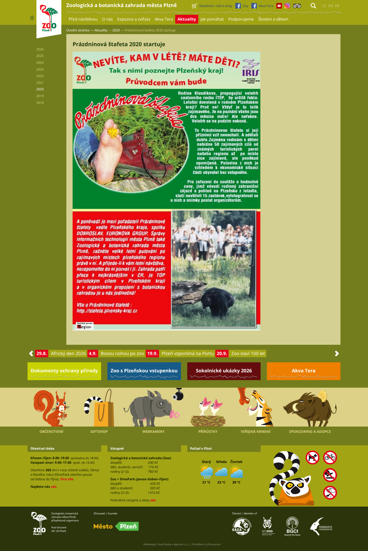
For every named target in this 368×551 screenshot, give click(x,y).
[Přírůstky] (208, 407)
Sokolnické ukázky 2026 (224, 370)
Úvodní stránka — (79, 30)
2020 (116, 30)
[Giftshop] (99, 407)
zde (53, 486)
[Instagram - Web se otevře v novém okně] (287, 7)
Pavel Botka (164, 544)
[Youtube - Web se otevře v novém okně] (279, 7)
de (337, 6)
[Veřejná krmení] (256, 407)
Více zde (66, 479)
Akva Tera (303, 370)
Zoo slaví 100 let (248, 354)
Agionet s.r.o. (181, 544)
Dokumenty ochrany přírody (64, 370)
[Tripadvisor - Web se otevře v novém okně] (297, 7)
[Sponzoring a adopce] (309, 407)
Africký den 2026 (68, 354)
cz (324, 6)
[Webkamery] (153, 407)
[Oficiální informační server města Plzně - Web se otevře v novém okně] (116, 526)
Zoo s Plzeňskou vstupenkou (144, 370)
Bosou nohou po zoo (122, 354)
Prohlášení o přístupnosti (206, 544)
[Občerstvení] (51, 407)
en (330, 6)
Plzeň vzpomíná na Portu (188, 354)
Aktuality (101, 30)
